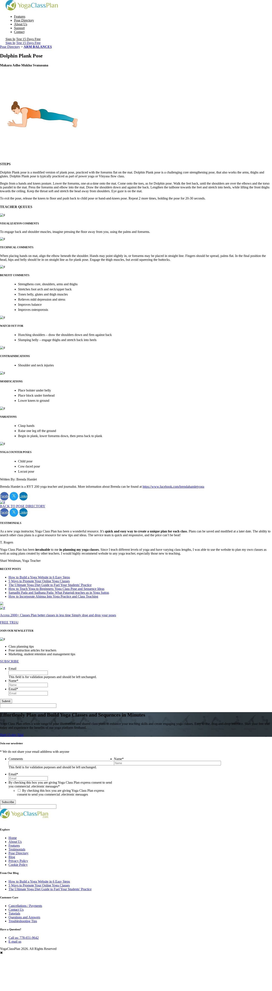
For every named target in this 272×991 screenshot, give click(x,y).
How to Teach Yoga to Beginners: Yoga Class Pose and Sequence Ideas (56, 589)
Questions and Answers (24, 917)
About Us (20, 24)
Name (13, 681)
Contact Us (16, 909)
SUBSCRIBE (9, 661)
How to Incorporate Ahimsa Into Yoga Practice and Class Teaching (53, 596)
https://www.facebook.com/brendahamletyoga (173, 486)
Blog (11, 857)
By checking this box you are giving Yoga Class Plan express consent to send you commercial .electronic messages (60, 792)
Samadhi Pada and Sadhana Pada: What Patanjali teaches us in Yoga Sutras (58, 592)
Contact (19, 32)
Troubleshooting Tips (22, 921)
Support (19, 28)
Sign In (10, 39)
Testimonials (16, 849)
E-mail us (14, 941)
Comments (15, 759)
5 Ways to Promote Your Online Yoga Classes (39, 581)
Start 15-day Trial (11, 735)
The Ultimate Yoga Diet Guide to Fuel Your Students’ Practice (50, 585)
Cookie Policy (18, 864)
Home (12, 838)
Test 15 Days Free (28, 39)
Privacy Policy (18, 861)
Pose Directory (24, 20)
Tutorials (14, 913)
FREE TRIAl (9, 622)
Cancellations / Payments (25, 906)
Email (12, 668)
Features (19, 16)
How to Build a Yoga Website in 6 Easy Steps (39, 577)
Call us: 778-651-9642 (23, 937)
